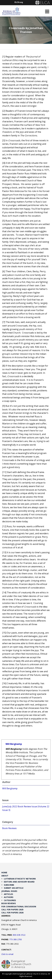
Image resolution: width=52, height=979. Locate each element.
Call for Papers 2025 (12, 909)
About (4, 875)
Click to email (7, 954)
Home (4, 872)
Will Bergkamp (14, 743)
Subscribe (9, 885)
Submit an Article (13, 888)
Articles (8, 894)
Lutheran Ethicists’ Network (20, 878)
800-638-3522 (19, 935)
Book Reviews (9, 828)
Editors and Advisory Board (19, 881)
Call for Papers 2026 (12, 912)
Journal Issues (9, 891)
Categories (10, 900)
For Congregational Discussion (18, 906)
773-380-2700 (15, 939)
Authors (8, 897)
